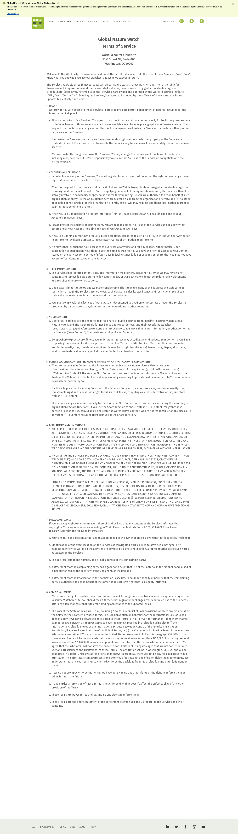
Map (51, 21)
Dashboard (64, 21)
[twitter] (176, 826)
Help (78, 21)
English (167, 21)
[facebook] (185, 826)
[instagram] (194, 826)
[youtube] (203, 826)
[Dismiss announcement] (232, 4)
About (91, 21)
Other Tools (120, 21)
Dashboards (47, 827)
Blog (105, 21)
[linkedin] (167, 826)
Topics (62, 827)
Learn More (12, 13)
